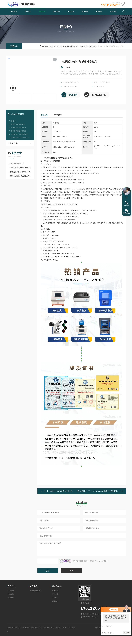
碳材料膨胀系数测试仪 (18, 127)
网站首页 (13, 11)
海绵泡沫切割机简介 (17, 163)
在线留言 (99, 11)
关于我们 (28, 11)
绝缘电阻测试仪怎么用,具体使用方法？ (21, 176)
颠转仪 (13, 121)
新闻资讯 (56, 11)
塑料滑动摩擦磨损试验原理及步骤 (21, 167)
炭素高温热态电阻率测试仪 (20, 137)
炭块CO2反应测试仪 (18, 124)
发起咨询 (126, 633)
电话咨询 (127, 205)
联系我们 (113, 11)
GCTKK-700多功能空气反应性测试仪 (62, 491)
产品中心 (42, 11)
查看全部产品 (13, 143)
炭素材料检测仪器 (71, 46)
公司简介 (11, 590)
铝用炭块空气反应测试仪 (88, 46)
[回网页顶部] (127, 198)
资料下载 (55, 594)
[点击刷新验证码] (65, 561)
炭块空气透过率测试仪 (18, 131)
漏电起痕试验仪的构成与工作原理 (21, 172)
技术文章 (70, 11)
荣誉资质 (85, 11)
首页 (51, 46)
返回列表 (83, 491)
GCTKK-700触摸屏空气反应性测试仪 (107, 491)
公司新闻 (11, 594)
